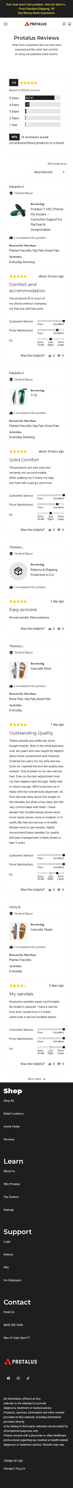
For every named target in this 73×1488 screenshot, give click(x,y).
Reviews (9, 1139)
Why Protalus (12, 1184)
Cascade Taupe (41, 929)
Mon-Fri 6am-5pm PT (17, 1338)
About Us (9, 1171)
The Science (11, 1197)
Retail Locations (14, 1113)
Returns (8, 1254)
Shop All (9, 1100)
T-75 (34, 395)
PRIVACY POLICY (14, 1469)
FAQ (6, 1267)
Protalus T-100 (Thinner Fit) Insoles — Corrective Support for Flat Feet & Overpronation (47, 219)
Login (7, 1241)
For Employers (13, 1280)
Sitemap (9, 1210)
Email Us (9, 1312)
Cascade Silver (41, 668)
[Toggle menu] (5, 24)
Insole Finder (12, 1126)
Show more (35, 1079)
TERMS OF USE (13, 1461)
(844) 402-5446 (13, 1325)
